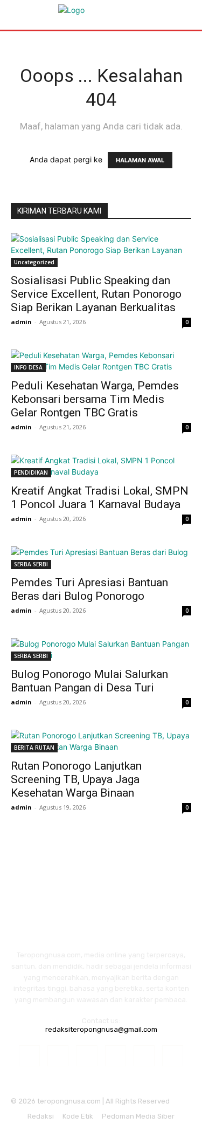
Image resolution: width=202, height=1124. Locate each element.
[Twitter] (144, 1055)
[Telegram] (115, 1055)
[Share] (86, 1055)
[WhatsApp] (172, 1055)
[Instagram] (57, 1055)
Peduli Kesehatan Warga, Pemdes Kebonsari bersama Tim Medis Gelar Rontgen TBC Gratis (95, 399)
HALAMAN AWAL (140, 160)
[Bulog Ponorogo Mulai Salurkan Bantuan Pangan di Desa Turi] (101, 649)
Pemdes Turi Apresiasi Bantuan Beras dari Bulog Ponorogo (89, 589)
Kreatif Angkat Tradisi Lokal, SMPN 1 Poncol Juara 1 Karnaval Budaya (100, 497)
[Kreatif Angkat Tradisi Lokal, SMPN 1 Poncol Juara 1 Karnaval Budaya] (101, 466)
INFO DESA (28, 367)
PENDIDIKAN (31, 472)
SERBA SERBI (31, 564)
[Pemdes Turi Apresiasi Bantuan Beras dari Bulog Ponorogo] (101, 557)
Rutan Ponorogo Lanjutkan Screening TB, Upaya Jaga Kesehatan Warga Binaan (76, 779)
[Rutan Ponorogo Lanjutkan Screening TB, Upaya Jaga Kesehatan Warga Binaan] (101, 741)
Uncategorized (34, 262)
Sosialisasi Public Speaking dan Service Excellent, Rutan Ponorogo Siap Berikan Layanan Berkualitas (96, 294)
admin (21, 322)
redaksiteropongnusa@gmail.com (101, 1029)
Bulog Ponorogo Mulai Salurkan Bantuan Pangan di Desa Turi (89, 681)
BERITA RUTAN (34, 747)
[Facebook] (29, 1055)
